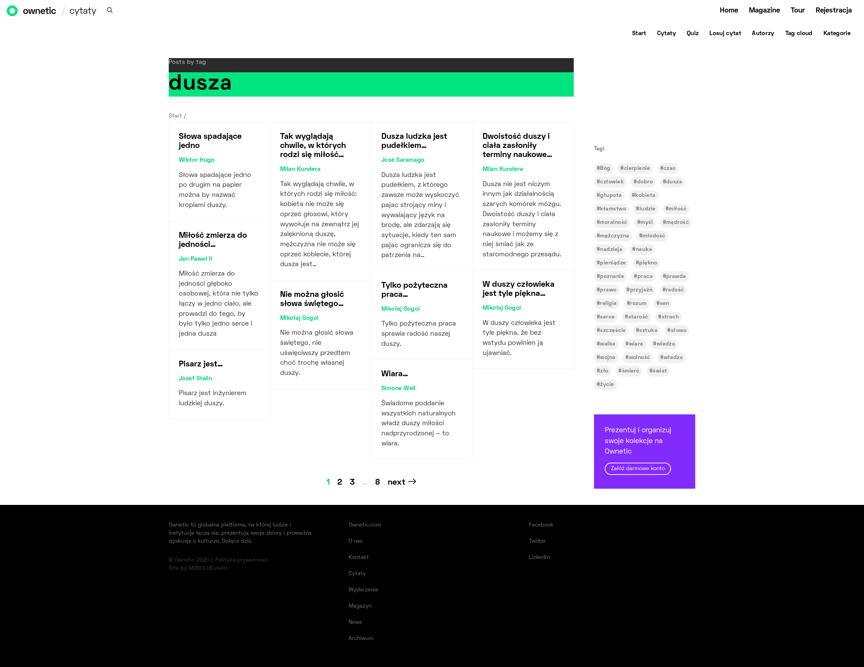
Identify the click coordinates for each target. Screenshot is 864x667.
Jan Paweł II (195, 259)
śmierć (631, 371)
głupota (611, 195)
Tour (798, 10)
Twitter (537, 541)
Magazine (764, 10)
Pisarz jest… (201, 364)
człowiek (612, 182)
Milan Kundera (300, 169)
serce (607, 317)
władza (673, 357)
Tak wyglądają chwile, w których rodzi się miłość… (313, 146)
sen (664, 303)
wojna (607, 357)
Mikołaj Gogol (299, 318)
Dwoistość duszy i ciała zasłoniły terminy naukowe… (517, 146)
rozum (638, 303)
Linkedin (539, 557)
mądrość (677, 222)
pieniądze (613, 263)
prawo (608, 290)
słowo (678, 330)
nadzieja (611, 249)
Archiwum (361, 638)
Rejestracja (834, 10)
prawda (676, 276)
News (355, 622)
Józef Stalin (195, 379)
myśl (647, 222)
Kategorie (837, 33)
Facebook (541, 525)
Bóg (605, 168)
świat (660, 371)
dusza (674, 182)
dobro (645, 182)
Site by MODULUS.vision (198, 568)
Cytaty (666, 33)
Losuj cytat (725, 33)
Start (639, 33)
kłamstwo (613, 209)
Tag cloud (799, 33)
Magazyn (360, 606)
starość (638, 317)
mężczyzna (614, 236)
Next (396, 482)
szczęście (613, 330)
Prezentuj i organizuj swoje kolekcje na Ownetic (638, 449)
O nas (355, 541)
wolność (639, 357)
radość (675, 290)
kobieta (645, 195)
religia (608, 303)
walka (607, 344)
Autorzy (763, 33)
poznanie (612, 276)
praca (645, 276)
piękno (648, 263)
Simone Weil (398, 388)
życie (607, 384)
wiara (636, 344)
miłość (677, 209)
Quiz (693, 33)
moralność (613, 222)
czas (670, 168)
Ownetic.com (365, 525)
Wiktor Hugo (197, 160)
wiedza (666, 344)
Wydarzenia (363, 590)
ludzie (648, 209)
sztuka (648, 330)
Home (729, 10)
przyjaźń (641, 290)
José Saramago (403, 160)
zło (604, 371)
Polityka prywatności (241, 560)
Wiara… (394, 374)
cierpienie (637, 168)
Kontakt (359, 557)
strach (670, 317)
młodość (654, 236)
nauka (644, 249)
